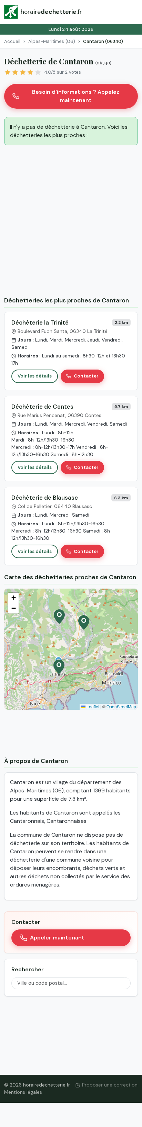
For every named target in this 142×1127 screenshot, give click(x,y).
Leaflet (92, 706)
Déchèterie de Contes (42, 406)
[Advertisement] (71, 222)
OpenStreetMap (121, 706)
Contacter (86, 376)
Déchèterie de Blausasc (44, 497)
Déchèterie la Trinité (40, 322)
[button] (58, 667)
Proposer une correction (110, 1085)
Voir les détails (35, 376)
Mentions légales (23, 1092)
